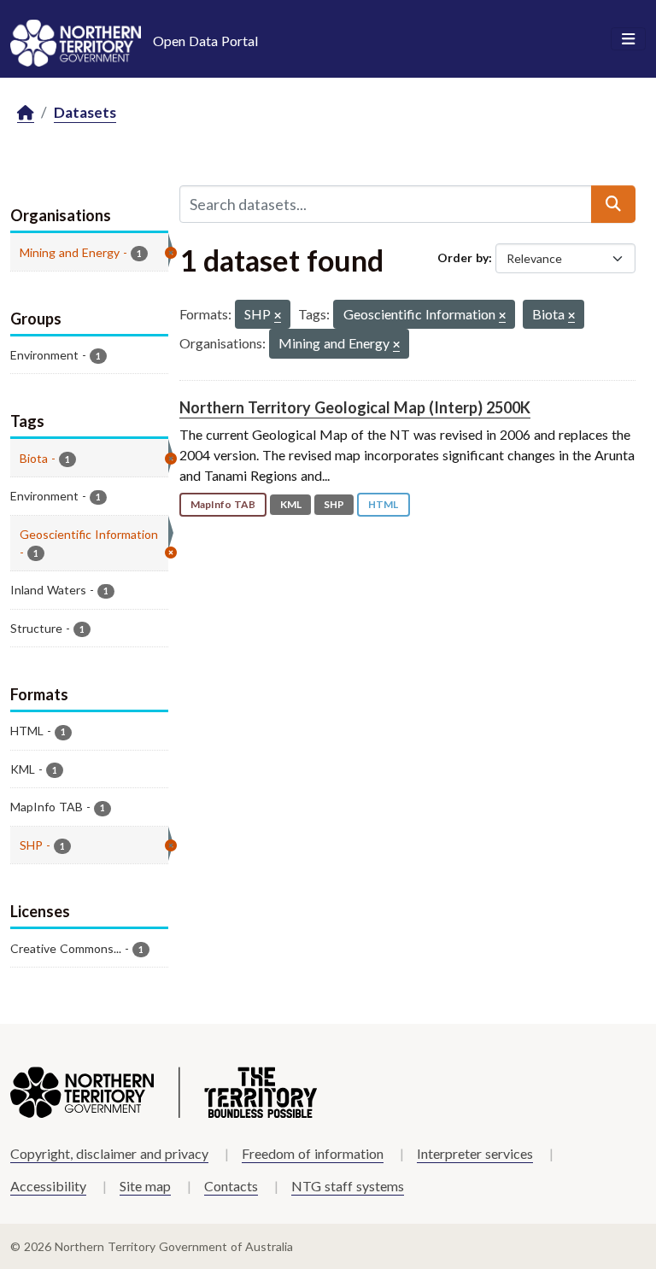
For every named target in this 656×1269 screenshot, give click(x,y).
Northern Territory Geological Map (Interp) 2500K (354, 407)
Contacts (231, 1186)
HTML (383, 504)
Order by (463, 257)
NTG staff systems (347, 1186)
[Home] (25, 113)
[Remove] (277, 316)
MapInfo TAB (222, 504)
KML (291, 504)
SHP (334, 504)
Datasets (85, 112)
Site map (145, 1186)
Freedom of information (313, 1153)
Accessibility (48, 1186)
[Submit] (613, 204)
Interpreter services (475, 1153)
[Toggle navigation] (628, 39)
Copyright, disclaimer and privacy (109, 1153)
